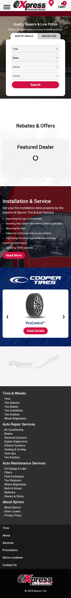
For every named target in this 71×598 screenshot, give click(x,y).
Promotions (10, 550)
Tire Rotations (12, 480)
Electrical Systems (15, 437)
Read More (14, 255)
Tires (7, 398)
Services (8, 543)
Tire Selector (12, 402)
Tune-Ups (10, 453)
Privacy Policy (13, 515)
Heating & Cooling (15, 449)
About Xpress (12, 507)
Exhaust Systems (14, 445)
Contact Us (10, 565)
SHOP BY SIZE (49, 36)
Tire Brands (11, 406)
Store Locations (13, 557)
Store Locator (12, 511)
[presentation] (7, 313)
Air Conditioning (13, 429)
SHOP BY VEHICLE (24, 36)
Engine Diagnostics (16, 441)
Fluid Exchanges (14, 476)
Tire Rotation (12, 414)
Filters (8, 472)
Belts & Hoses (13, 488)
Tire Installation (13, 410)
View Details (35, 331)
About (6, 535)
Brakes (8, 433)
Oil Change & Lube (15, 468)
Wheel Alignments (15, 418)
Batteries (9, 492)
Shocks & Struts (14, 496)
